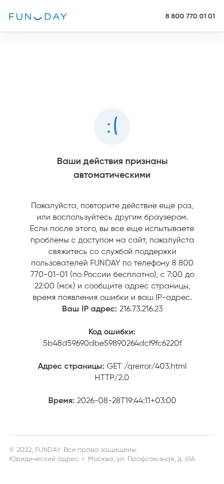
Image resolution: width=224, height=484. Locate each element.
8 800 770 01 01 (190, 16)
